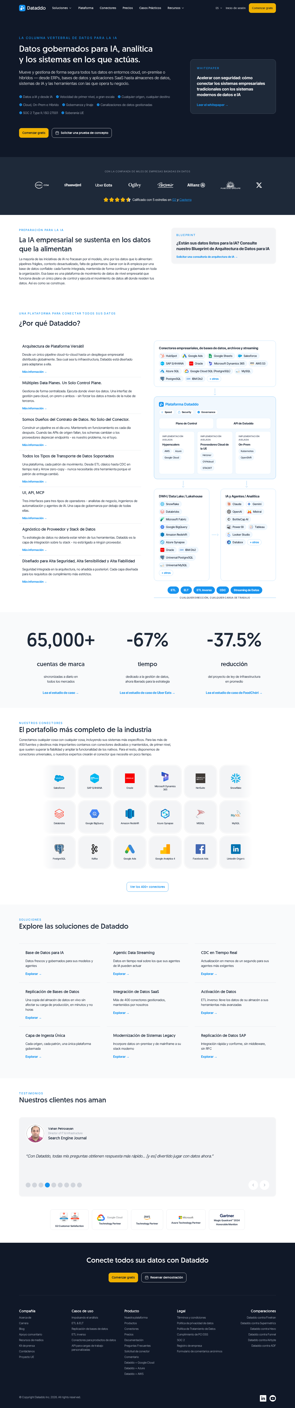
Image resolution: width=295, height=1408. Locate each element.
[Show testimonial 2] (34, 1185)
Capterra (185, 200)
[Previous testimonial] (253, 1185)
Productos (130, 1323)
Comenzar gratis (262, 8)
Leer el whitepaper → (212, 105)
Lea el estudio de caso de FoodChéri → (234, 693)
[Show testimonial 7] (66, 1185)
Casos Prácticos (150, 8)
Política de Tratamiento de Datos (196, 1328)
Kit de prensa (27, 1345)
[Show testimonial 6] (60, 1185)
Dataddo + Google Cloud (139, 1362)
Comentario (131, 1357)
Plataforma (85, 8)
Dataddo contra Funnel (262, 1334)
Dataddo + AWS (133, 1373)
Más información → (34, 371)
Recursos (174, 8)
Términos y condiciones (191, 1317)
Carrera (23, 1323)
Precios (128, 8)
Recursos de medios (31, 1340)
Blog (21, 1328)
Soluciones (60, 8)
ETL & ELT (77, 1323)
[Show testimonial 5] (53, 1185)
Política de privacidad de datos (195, 1323)
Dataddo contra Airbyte (262, 1340)
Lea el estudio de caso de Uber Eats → (147, 693)
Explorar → (33, 974)
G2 (174, 200)
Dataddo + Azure (134, 1368)
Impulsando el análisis (85, 1317)
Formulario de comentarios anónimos (199, 1351)
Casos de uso (82, 1311)
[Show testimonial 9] (79, 1185)
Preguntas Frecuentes (137, 1345)
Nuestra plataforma (136, 1317)
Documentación (133, 1340)
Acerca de (25, 1317)
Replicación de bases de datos (90, 1328)
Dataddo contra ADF (263, 1345)
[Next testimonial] (264, 1185)
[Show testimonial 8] (73, 1185)
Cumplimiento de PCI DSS (192, 1334)
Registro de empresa (189, 1345)
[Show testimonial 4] (47, 1185)
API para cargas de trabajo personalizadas (87, 1347)
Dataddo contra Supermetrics (258, 1323)
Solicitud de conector (137, 1351)
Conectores (108, 8)
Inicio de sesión (236, 8)
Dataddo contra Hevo (263, 1328)
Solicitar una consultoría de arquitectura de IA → (207, 256)
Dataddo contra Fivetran (261, 1317)
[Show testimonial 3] (41, 1185)
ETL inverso (79, 1334)
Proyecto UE (26, 1357)
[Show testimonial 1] (28, 1185)
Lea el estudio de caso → (61, 693)
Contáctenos (27, 1351)
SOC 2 (181, 1340)
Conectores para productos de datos (94, 1340)
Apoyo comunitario (30, 1334)
